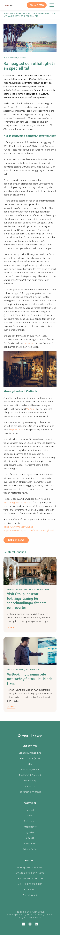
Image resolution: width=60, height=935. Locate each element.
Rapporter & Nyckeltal (30, 791)
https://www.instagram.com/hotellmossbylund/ (28, 530)
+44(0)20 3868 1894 (32, 884)
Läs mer (11, 627)
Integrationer (30, 826)
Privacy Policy (30, 849)
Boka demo (30, 843)
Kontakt (30, 810)
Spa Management (30, 769)
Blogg (31, 13)
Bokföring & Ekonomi (30, 775)
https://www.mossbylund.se (18, 526)
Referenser (30, 821)
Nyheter (30, 832)
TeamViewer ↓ (30, 895)
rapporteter (16, 429)
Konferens (30, 786)
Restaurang (30, 780)
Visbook (8, 13)
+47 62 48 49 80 (35, 867)
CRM (30, 764)
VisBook (30, 409)
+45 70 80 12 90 (35, 878)
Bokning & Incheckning (30, 753)
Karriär (30, 815)
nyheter (20, 13)
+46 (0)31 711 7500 (35, 873)
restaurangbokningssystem (17, 502)
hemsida (28, 343)
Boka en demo (16, 540)
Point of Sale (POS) (30, 758)
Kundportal (30, 889)
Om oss (30, 838)
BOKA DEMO (36, 5)
